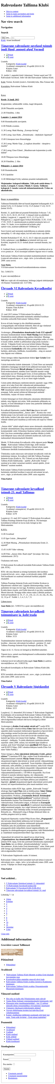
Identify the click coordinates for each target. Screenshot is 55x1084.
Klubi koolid (21, 64)
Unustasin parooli (15, 1073)
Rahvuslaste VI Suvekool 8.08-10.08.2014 (23, 888)
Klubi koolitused (13, 1041)
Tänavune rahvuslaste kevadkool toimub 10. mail (26, 890)
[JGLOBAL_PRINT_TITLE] (9, 55)
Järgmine (9, 927)
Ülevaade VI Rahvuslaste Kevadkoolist (26, 288)
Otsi (3, 38)
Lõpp (8, 929)
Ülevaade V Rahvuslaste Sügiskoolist (25, 686)
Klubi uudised (12, 1034)
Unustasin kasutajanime (17, 1076)
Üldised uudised (12, 1039)
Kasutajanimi (8, 1054)
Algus (8, 899)
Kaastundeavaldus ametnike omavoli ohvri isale (25, 979)
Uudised (9, 1032)
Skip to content (12, 11)
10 (7, 922)
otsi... (8, 38)
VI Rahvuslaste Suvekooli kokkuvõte (21, 886)
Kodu (3, 40)
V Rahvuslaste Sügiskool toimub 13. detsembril (25, 883)
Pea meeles (7, 1064)
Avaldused (10, 1030)
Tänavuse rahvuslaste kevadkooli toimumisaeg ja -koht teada (22, 613)
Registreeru (12, 1078)
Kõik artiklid (11, 1037)
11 (7, 925)
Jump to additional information (18, 16)
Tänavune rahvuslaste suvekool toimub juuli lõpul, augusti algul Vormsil (26, 47)
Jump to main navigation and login (20, 14)
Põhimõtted (10, 965)
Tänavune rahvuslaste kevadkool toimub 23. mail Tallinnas (22, 490)
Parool (5, 1059)
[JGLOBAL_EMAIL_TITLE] (9, 57)
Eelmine (9, 901)
